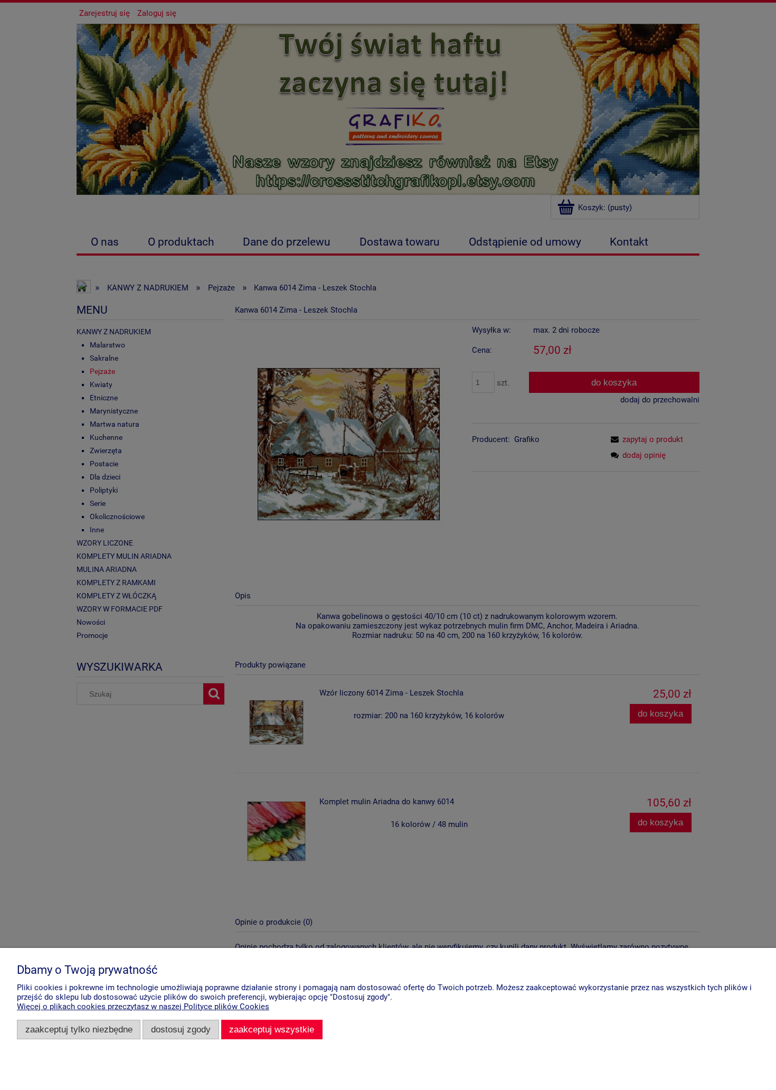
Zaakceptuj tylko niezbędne (79, 1029)
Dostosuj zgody (181, 1029)
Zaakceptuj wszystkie (271, 1029)
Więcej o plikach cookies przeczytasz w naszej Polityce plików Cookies (143, 1006)
